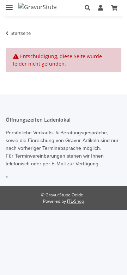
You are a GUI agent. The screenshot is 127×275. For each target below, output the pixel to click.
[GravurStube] (37, 7)
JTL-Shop (75, 201)
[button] (87, 8)
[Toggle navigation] (9, 4)
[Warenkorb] (114, 8)
